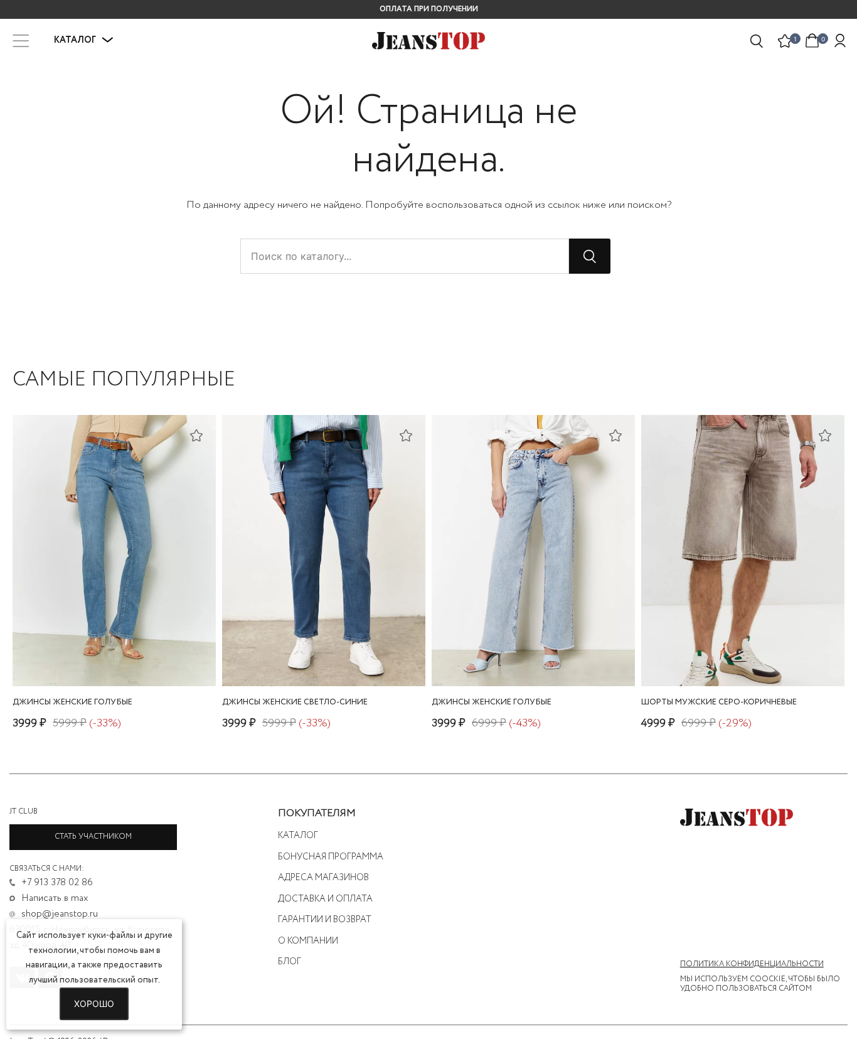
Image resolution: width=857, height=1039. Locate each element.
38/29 (321, 653)
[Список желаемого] (784, 40)
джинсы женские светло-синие (295, 702)
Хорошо (94, 1003)
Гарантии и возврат (324, 919)
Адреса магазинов (323, 877)
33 (747, 653)
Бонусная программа (330, 857)
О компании (308, 941)
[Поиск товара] (757, 41)
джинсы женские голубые (72, 702)
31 (715, 653)
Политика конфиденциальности (752, 964)
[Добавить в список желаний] (196, 435)
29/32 (530, 653)
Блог (289, 962)
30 (699, 653)
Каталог (298, 835)
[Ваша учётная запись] (840, 40)
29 (780, 653)
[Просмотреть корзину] (812, 39)
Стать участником (93, 836)
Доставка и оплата (325, 899)
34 (764, 653)
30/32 (111, 653)
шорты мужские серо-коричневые (719, 702)
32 (731, 653)
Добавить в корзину (114, 673)
